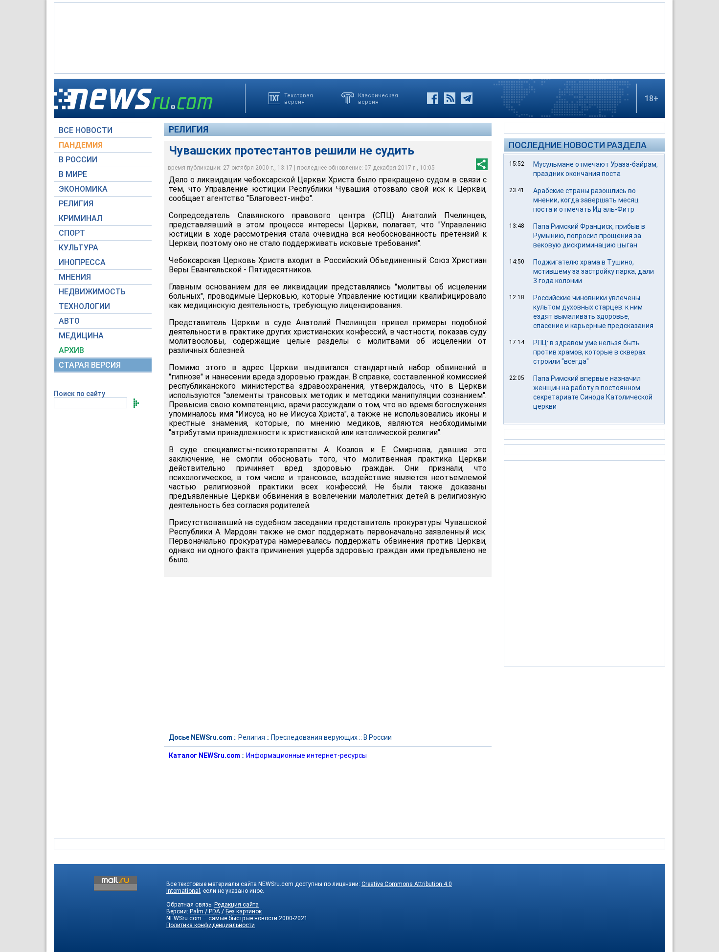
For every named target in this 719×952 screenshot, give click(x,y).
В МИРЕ (73, 174)
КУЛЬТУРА (78, 247)
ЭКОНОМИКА (83, 189)
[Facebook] (432, 98)
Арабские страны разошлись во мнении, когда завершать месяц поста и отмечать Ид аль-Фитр (586, 200)
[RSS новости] (449, 98)
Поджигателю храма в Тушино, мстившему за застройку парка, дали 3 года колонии (593, 271)
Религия (188, 129)
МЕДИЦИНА (81, 335)
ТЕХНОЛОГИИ (84, 306)
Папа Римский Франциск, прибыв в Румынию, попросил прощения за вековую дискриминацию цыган (589, 235)
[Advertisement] (359, 37)
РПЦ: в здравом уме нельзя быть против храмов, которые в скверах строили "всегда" (589, 352)
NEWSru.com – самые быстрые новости (221, 918)
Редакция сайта (236, 904)
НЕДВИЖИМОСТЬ (92, 291)
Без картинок (243, 911)
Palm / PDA (205, 911)
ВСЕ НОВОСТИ (85, 130)
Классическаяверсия (378, 98)
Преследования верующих (314, 737)
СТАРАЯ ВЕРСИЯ (90, 365)
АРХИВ (71, 350)
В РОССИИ (78, 159)
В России (377, 737)
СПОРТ (72, 233)
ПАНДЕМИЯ (81, 145)
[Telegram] (466, 98)
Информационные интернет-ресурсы (306, 755)
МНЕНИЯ (75, 277)
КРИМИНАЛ (80, 218)
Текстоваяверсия (298, 98)
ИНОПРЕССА (82, 262)
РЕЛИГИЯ (76, 203)
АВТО (69, 321)
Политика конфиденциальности (210, 925)
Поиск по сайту (79, 394)
